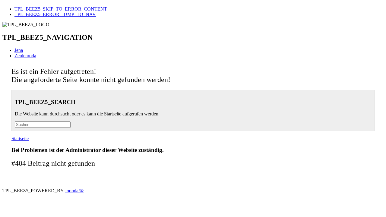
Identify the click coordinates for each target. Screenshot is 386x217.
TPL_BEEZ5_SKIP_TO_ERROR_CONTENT (60, 8)
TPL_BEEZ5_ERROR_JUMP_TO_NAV (55, 14)
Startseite (20, 138)
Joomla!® (74, 190)
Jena (18, 50)
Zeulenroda (25, 55)
